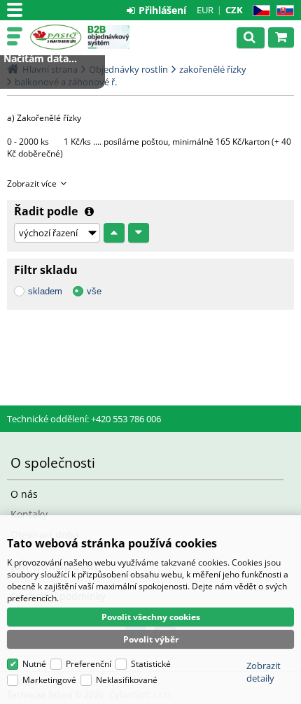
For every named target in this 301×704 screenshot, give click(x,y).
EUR (205, 9)
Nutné (34, 664)
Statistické (151, 664)
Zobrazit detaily (263, 671)
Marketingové (49, 680)
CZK (234, 9)
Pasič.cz (55, 37)
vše (94, 291)
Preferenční (88, 664)
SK (282, 11)
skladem (45, 291)
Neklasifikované (127, 680)
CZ (258, 11)
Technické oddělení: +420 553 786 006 (84, 418)
